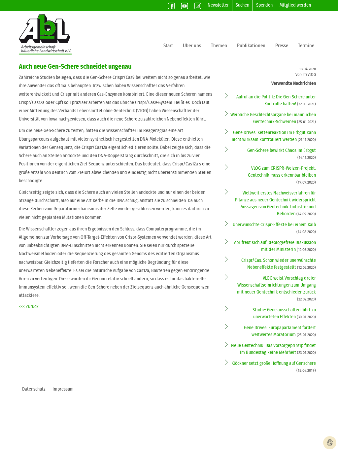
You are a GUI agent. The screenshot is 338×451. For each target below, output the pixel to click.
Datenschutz (34, 389)
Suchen (242, 5)
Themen (219, 45)
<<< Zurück (29, 306)
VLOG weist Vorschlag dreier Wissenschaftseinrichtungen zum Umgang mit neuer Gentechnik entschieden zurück (276, 285)
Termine (306, 45)
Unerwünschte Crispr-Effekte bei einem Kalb (274, 225)
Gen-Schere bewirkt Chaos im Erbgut (281, 150)
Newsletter (218, 5)
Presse (281, 45)
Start (168, 45)
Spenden (264, 5)
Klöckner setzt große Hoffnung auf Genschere (273, 363)
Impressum (63, 389)
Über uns (192, 45)
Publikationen (251, 45)
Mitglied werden (295, 5)
